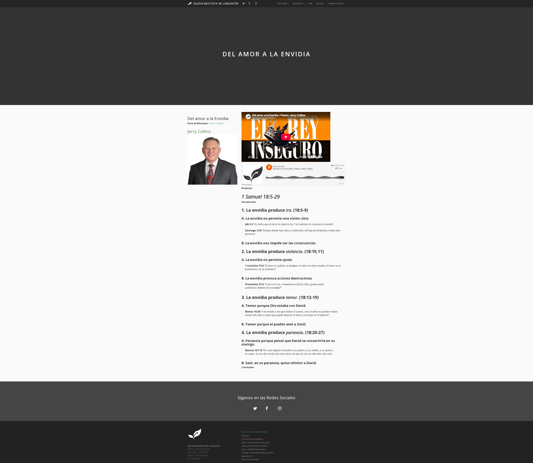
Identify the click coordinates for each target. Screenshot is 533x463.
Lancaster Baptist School (254, 446)
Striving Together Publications (257, 452)
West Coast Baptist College (255, 442)
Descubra (282, 3)
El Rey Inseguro (216, 123)
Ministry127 (247, 456)
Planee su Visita (336, 3)
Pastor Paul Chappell (252, 439)
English (245, 435)
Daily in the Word (250, 459)
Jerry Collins (199, 131)
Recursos (298, 3)
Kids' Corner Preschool (253, 449)
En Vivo (320, 3)
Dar (310, 3)
